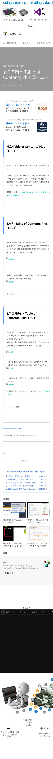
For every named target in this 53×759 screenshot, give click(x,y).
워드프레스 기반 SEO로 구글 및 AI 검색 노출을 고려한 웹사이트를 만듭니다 (18, 128)
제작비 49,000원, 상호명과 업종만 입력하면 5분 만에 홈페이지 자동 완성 (19, 109)
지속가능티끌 (11, 471)
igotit (5, 561)
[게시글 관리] (14, 461)
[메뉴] (48, 5)
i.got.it (14, 33)
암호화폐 (26, 43)
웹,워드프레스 (23, 471)
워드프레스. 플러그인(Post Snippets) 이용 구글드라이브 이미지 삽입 (20, 490)
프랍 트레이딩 (45, 733)
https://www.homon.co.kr (17, 101)
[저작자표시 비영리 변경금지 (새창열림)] (31, 461)
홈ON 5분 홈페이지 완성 (18, 104)
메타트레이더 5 (43, 43)
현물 (3, 732)
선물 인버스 (11, 732)
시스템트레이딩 (10, 43)
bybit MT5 (12, 736)
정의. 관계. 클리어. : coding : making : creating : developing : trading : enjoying (20, 566)
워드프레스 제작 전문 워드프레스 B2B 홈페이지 (19, 123)
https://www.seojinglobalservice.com (22, 119)
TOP (48, 603)
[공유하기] (10, 461)
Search (31, 26)
